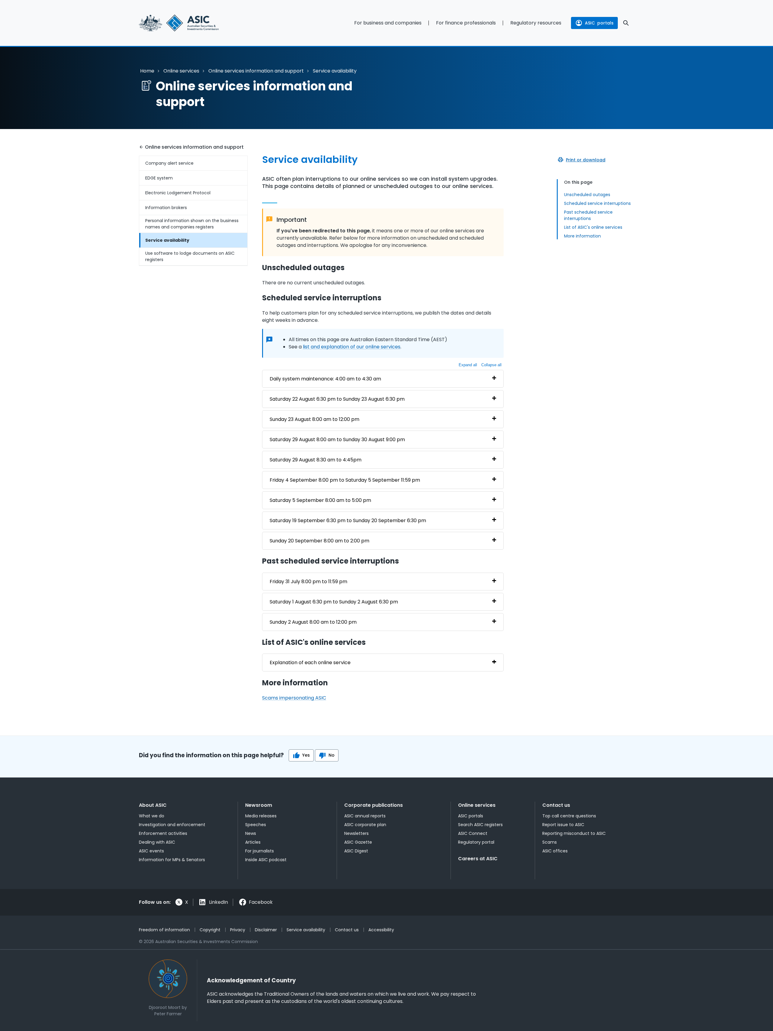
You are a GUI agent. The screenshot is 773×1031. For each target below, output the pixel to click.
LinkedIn (218, 902)
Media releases (261, 816)
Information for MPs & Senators (172, 860)
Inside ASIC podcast (266, 860)
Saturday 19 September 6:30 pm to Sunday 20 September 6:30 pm (348, 520)
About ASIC (153, 805)
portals (599, 23)
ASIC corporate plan (365, 825)
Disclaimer (266, 930)
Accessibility (381, 930)
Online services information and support (256, 70)
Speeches (255, 825)
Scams (549, 842)
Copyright (210, 930)
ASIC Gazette (358, 842)
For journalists (259, 851)
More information (582, 236)
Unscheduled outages (587, 195)
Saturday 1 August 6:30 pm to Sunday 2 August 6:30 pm (334, 601)
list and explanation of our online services (351, 346)
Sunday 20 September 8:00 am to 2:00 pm (319, 540)
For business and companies (388, 22)
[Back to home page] (193, 23)
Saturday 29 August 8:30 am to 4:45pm (315, 459)
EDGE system (159, 178)
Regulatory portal (476, 842)
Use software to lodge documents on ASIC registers (190, 256)
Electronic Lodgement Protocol (177, 193)
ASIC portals (470, 816)
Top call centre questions (569, 816)
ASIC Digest (356, 851)
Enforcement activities (163, 833)
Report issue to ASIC (563, 825)
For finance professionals (466, 22)
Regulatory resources (535, 22)
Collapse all (491, 365)
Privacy (237, 930)
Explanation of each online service (310, 662)
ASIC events (151, 851)
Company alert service (169, 163)
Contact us (556, 805)
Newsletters (356, 833)
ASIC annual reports (365, 816)
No (332, 755)
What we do (151, 816)
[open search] (626, 23)
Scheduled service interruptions (597, 203)
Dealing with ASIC (157, 842)
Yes (306, 755)
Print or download (585, 160)
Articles (253, 842)
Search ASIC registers (480, 825)
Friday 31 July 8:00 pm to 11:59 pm (308, 581)
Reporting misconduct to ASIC (574, 833)
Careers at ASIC (478, 858)
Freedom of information (164, 930)
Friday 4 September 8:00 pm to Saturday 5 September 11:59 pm (345, 480)
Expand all (468, 365)
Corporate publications (373, 805)
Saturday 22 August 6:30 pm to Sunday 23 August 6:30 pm (337, 399)
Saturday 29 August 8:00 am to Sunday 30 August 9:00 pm (337, 439)
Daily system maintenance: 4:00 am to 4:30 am (325, 378)
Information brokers (166, 208)
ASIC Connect (472, 833)
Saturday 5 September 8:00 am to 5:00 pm (320, 500)
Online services (181, 70)
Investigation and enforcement (172, 825)
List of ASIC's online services (593, 227)
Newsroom (258, 805)
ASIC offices (555, 851)
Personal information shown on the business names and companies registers (192, 224)
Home (147, 70)
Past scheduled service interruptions (588, 215)
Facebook (261, 902)
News (250, 833)
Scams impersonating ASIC (294, 697)
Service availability (167, 240)
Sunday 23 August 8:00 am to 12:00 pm (314, 419)
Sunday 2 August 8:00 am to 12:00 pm (313, 622)
